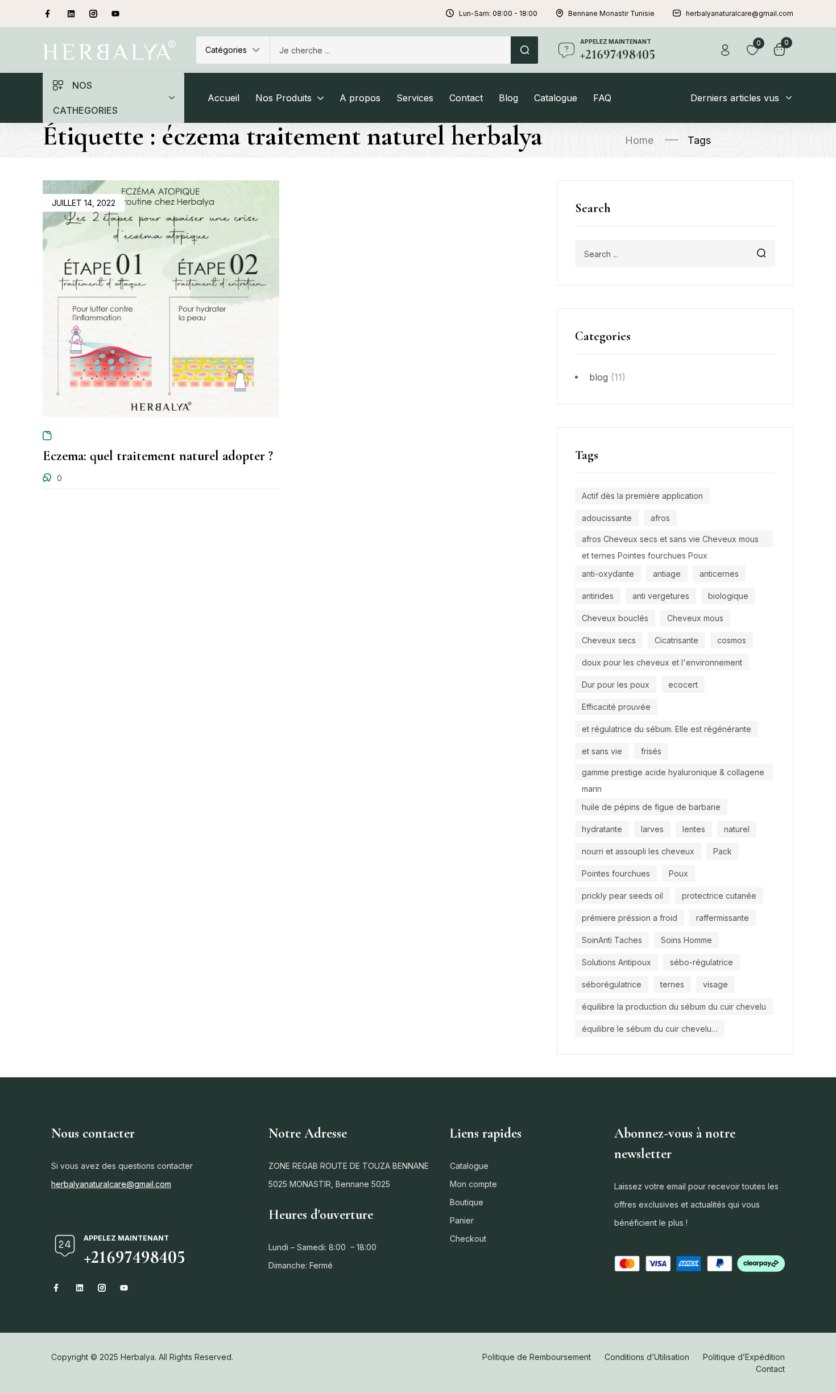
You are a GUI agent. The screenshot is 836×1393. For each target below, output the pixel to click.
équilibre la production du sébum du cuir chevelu (674, 1006)
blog (598, 377)
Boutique (466, 1202)
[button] (233, 50)
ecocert (683, 684)
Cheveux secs (609, 640)
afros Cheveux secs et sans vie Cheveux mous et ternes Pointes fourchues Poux (670, 540)
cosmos (731, 640)
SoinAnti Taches (612, 940)
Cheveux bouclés (615, 618)
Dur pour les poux (615, 684)
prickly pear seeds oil (622, 895)
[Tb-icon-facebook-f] (49, 14)
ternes (672, 984)
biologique (728, 596)
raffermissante (722, 918)
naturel (737, 829)
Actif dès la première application (642, 496)
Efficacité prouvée (616, 707)
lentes (693, 829)
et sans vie (602, 751)
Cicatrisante (676, 640)
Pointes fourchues (616, 873)
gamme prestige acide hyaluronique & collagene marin (673, 773)
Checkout (468, 1238)
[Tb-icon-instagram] (93, 14)
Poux (678, 873)
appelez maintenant (615, 41)
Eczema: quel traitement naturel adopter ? (158, 456)
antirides (598, 596)
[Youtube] (115, 14)
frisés (651, 751)
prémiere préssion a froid (629, 918)
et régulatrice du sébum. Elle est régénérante (666, 729)
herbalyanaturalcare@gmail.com (111, 1184)
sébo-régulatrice (701, 962)
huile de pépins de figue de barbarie (651, 807)
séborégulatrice (612, 984)
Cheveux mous (695, 618)
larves (652, 829)
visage (715, 984)
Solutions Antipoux (616, 962)
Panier (462, 1220)
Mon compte (473, 1184)
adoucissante (607, 518)
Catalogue (469, 1166)
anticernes (719, 573)
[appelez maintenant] (566, 50)
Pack (722, 851)
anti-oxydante (608, 573)
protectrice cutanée (719, 895)
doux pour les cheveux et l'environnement (662, 662)
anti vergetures (660, 596)
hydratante (602, 829)
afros (660, 518)
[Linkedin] (71, 14)
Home (639, 140)
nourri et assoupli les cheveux (638, 851)
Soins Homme (686, 940)
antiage (667, 573)
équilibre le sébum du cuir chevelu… (650, 1029)
